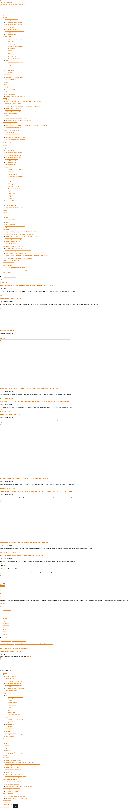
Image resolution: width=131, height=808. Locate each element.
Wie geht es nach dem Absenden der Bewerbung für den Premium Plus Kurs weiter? (23, 101)
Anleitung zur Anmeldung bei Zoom (13, 103)
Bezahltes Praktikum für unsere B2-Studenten (15, 96)
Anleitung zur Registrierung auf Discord (13, 108)
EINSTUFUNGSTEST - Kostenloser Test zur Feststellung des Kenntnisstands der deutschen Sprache (27, 125)
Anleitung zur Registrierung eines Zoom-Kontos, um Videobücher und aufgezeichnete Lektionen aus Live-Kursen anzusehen (36, 491)
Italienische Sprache (9, 70)
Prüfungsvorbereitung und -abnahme (13, 127)
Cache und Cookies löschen (11, 113)
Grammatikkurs (11, 63)
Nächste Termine (11, 55)
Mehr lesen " (2, 294)
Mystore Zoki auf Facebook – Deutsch (13, 22)
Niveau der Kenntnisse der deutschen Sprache (15, 123)
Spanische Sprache (9, 67)
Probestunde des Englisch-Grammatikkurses (15, 139)
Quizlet (9, 51)
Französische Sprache (10, 89)
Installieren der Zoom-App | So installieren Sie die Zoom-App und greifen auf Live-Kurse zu (26, 285)
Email (1, 584)
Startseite (5, 15)
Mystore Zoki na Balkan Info (11, 29)
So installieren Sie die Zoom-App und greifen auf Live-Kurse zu (19, 104)
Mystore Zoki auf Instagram (11, 32)
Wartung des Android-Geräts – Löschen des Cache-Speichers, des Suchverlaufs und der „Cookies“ (29, 388)
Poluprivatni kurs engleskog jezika (15, 62)
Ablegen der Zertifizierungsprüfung (10, 122)
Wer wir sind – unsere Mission (11, 19)
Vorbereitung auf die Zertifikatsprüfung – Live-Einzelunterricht (18, 128)
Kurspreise (5, 80)
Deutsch (7, 38)
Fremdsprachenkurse (7, 36)
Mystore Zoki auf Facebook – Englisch (13, 24)
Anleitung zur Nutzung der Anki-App (13, 111)
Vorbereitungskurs (12, 48)
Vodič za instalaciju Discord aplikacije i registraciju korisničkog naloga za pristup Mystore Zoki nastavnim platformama (34, 401)
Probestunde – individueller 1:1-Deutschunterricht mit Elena (18, 120)
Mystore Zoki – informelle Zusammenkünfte (14, 31)
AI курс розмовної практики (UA (12, 134)
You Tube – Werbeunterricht (14, 58)
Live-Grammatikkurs (12, 44)
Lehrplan (5, 84)
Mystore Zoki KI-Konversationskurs (15, 46)
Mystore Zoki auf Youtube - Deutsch (13, 26)
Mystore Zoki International (8, 132)
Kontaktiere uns (8, 115)
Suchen (1, 276)
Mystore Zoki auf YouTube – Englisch (13, 27)
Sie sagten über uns (9, 20)
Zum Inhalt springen (4, 0)
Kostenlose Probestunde (8, 135)
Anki (9, 53)
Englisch (7, 60)
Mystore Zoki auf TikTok (10, 34)
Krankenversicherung (10, 94)
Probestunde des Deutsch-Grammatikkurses (15, 137)
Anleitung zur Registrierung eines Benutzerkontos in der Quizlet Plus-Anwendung (22, 106)
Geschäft (5, 91)
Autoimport (7, 92)
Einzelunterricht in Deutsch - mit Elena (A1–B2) (15, 118)
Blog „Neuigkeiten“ (7, 142)
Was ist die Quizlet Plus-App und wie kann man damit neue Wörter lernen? (21, 555)
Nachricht (5, 621)
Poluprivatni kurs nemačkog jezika (15, 39)
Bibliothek (5, 98)
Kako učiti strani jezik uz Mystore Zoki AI (14, 77)
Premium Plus (11, 41)
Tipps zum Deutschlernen (10, 75)
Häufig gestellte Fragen (10, 79)
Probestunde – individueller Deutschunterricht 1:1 (16, 140)
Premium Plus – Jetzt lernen (14, 56)
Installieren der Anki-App (7, 330)
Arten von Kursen (6, 623)
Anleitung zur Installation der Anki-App (13, 110)
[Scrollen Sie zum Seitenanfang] (0, 657)
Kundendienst (6, 99)
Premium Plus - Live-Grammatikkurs (10, 414)
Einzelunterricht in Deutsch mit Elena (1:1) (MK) (13, 116)
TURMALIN (28, 656)
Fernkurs (10, 50)
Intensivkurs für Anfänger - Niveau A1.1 (11, 130)
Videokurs (10, 43)
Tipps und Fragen (6, 74)
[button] (65, 275)
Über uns (5, 619)
